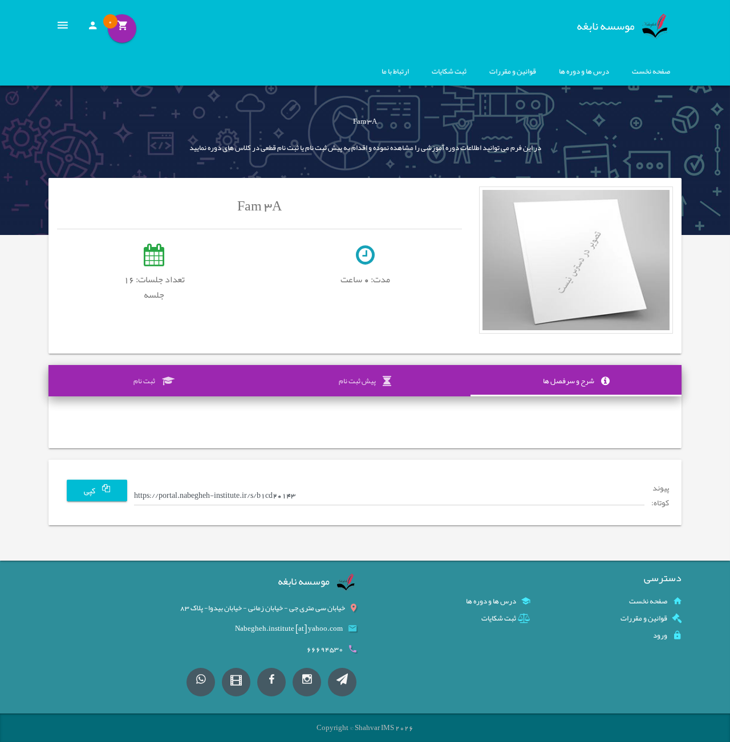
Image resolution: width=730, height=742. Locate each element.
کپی (90, 491)
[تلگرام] (342, 682)
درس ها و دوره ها (584, 71)
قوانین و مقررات (512, 71)
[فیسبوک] (271, 682)
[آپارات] (236, 682)
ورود (660, 635)
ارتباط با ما (395, 71)
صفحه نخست (651, 71)
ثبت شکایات (449, 71)
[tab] (576, 381)
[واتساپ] (200, 682)
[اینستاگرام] (307, 682)
